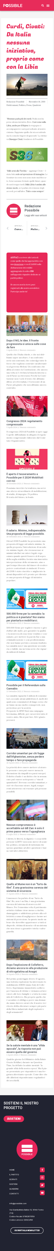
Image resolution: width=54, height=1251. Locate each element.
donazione (18, 264)
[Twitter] (42, 1185)
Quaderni (36, 105)
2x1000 (34, 264)
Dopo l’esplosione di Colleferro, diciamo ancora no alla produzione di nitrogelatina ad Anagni (27, 968)
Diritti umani (12, 105)
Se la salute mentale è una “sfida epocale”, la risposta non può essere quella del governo (25, 1049)
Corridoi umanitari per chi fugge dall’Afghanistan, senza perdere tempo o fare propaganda (25, 757)
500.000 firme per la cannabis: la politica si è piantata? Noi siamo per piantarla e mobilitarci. (25, 617)
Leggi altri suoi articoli (35, 215)
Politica (22, 105)
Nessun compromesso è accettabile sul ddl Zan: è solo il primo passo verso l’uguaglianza (25, 828)
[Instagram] (42, 1177)
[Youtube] (42, 1192)
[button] (43, 5)
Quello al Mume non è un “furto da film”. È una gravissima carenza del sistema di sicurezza (27, 887)
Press (29, 105)
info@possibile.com (17, 1203)
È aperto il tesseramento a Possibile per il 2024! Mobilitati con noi (24, 477)
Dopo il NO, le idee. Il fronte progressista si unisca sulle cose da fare (26, 344)
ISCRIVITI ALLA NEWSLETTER (20, 300)
